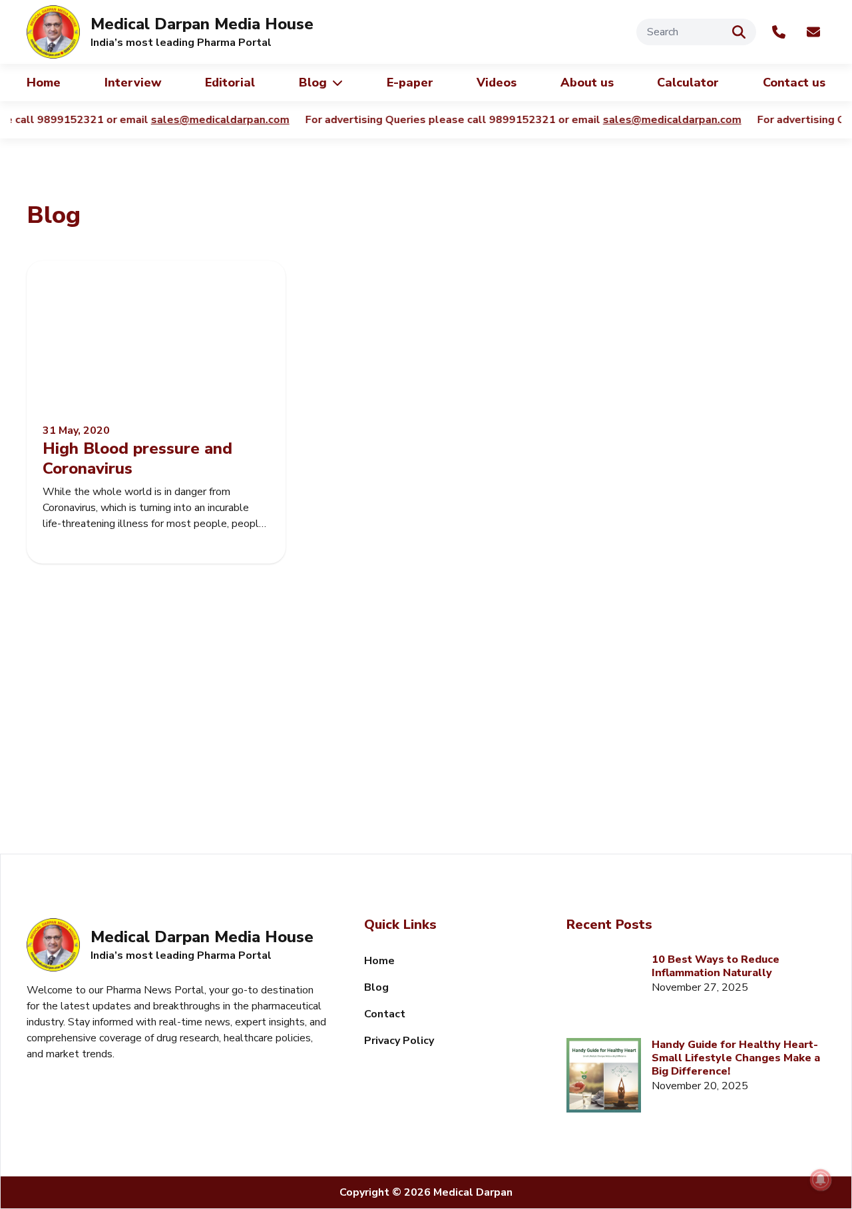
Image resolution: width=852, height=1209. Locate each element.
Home (44, 82)
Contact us (794, 82)
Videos (497, 82)
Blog (313, 82)
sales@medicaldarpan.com (187, 119)
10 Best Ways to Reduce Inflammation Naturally (715, 966)
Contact (384, 1014)
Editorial (230, 82)
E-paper (410, 82)
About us (587, 82)
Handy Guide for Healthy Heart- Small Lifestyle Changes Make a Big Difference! (736, 1058)
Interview (133, 82)
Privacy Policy (399, 1040)
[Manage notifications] (820, 1179)
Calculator (688, 82)
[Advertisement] (426, 740)
